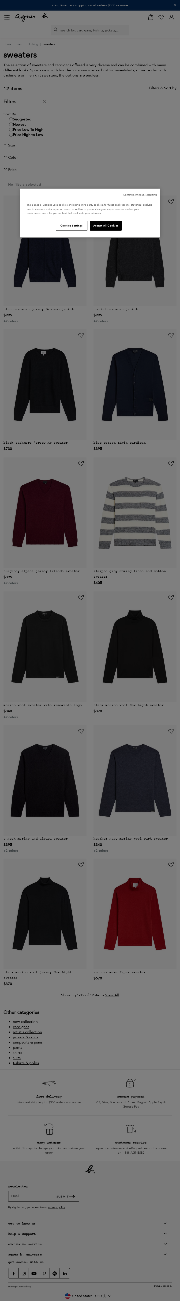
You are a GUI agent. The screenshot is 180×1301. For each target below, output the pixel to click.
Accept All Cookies (105, 225)
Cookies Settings (71, 225)
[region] (90, 213)
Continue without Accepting (140, 194)
